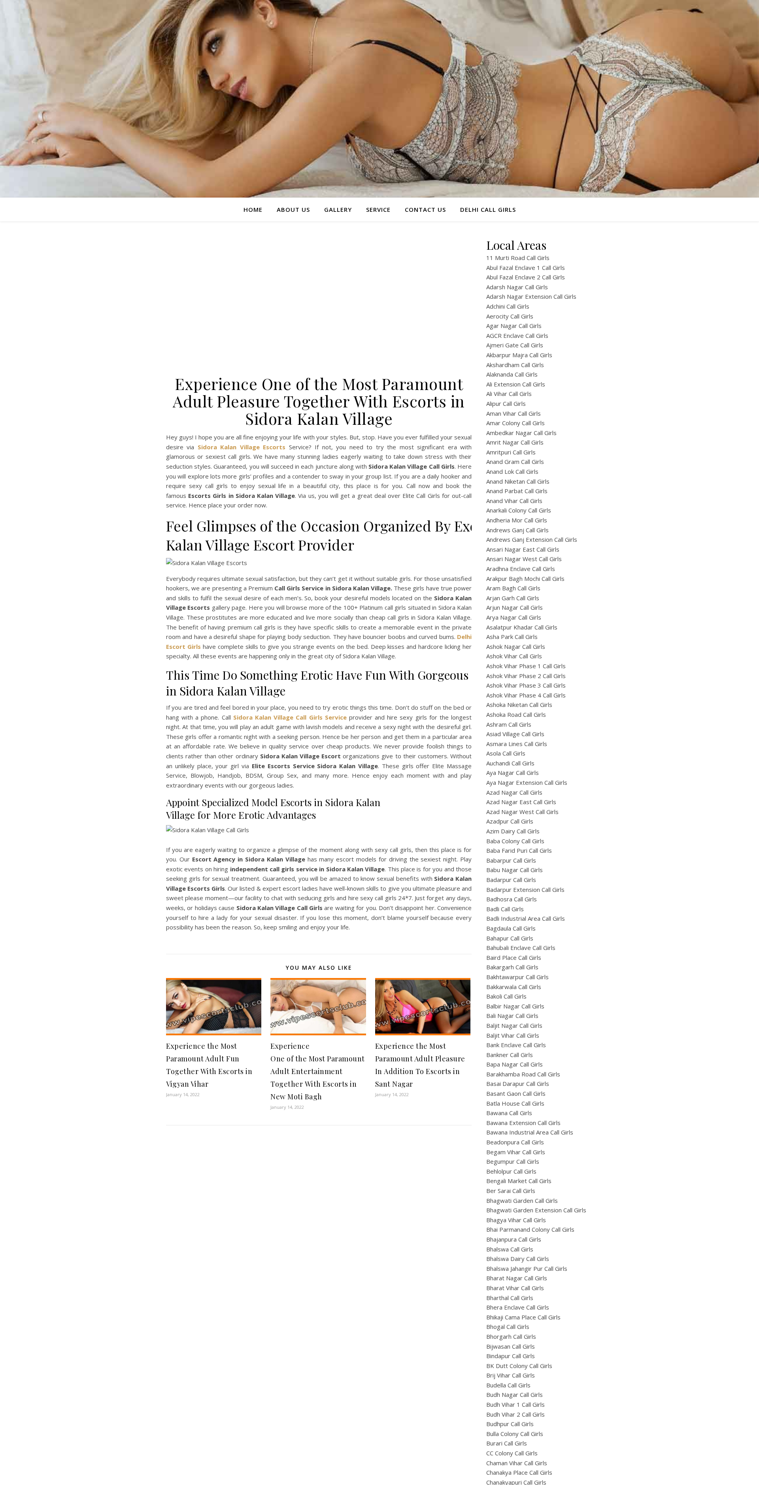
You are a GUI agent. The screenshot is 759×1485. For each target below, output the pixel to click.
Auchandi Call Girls (510, 763)
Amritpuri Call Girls (511, 452)
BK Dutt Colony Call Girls (519, 1366)
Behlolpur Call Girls (511, 1171)
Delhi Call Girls (488, 209)
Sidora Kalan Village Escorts (241, 447)
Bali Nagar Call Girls (512, 1016)
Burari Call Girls (506, 1443)
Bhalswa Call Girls (509, 1249)
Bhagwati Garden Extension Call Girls (536, 1210)
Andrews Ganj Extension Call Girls (531, 539)
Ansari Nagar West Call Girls (524, 559)
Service (378, 209)
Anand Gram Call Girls (515, 461)
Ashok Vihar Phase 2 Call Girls (526, 676)
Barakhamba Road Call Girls (523, 1074)
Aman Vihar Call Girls (513, 413)
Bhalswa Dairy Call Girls (517, 1259)
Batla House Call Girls (515, 1103)
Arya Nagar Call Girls (513, 617)
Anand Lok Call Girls (512, 471)
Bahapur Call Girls (509, 938)
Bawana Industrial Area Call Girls (529, 1132)
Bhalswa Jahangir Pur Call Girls (526, 1268)
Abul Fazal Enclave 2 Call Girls (525, 277)
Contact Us (425, 209)
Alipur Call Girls (506, 403)
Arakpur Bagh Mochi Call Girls (525, 578)
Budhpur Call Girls (510, 1424)
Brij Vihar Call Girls (510, 1375)
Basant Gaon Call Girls (516, 1093)
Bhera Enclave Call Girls (517, 1307)
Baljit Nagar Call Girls (514, 1025)
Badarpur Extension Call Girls (525, 889)
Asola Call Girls (505, 753)
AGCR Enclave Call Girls (517, 335)
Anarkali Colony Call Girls (518, 510)
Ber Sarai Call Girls (510, 1191)
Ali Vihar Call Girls (509, 394)
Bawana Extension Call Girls (523, 1123)
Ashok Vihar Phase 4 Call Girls (526, 695)
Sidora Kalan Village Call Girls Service (290, 717)
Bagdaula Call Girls (511, 928)
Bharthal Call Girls (509, 1298)
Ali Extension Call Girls (515, 384)
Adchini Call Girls (507, 306)
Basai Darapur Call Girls (517, 1083)
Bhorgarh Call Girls (511, 1336)
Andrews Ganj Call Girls (517, 530)
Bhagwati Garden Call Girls (522, 1200)
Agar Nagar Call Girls (514, 326)
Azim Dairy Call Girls (513, 831)
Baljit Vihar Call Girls (512, 1035)
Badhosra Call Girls (511, 899)
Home (253, 209)
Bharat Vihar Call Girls (515, 1288)
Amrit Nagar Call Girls (515, 442)
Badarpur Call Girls (511, 880)
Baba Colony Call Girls (515, 841)
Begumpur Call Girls (512, 1161)
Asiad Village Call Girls (515, 734)
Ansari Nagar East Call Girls (522, 549)
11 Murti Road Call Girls (517, 258)
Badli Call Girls (505, 909)
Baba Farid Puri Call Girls (519, 850)
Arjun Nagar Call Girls (514, 607)
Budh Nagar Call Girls (514, 1394)
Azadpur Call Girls (509, 821)
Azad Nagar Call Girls (514, 792)
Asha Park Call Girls (512, 637)
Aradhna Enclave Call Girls (520, 569)
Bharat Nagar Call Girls (516, 1278)
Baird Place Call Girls (513, 957)
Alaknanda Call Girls (512, 374)
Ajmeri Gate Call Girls (514, 345)
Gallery (338, 209)
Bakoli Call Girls (506, 996)
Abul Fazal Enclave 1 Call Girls (525, 267)
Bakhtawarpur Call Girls (517, 977)
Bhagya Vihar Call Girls (516, 1220)
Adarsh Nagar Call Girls (517, 287)
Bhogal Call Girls (507, 1326)
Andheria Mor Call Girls (516, 520)
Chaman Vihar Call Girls (516, 1463)
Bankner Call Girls (509, 1055)
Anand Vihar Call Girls (514, 501)
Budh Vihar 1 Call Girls (515, 1404)
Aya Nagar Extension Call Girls (526, 782)
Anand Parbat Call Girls (517, 491)
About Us (293, 209)
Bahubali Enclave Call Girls (520, 948)
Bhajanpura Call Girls (513, 1239)
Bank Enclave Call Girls (516, 1045)
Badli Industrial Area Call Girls (525, 918)
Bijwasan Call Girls (510, 1346)
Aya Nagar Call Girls (512, 772)
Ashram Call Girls (508, 724)
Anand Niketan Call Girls (517, 481)
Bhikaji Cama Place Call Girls (523, 1317)
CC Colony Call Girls (512, 1453)
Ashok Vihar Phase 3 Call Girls (526, 685)
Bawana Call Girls (509, 1113)
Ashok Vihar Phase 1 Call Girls (526, 666)
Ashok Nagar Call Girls (515, 646)
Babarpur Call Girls (511, 860)
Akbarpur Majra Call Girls (519, 355)
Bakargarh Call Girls (512, 967)
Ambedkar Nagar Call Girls (521, 433)
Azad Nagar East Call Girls (521, 802)
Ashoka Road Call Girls (516, 714)
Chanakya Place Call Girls (519, 1472)
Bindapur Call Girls (510, 1356)
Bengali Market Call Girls (518, 1181)
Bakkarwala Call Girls (513, 987)
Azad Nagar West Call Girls (522, 812)
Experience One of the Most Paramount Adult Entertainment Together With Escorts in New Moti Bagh (317, 1071)
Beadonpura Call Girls (515, 1142)
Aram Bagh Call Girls (513, 588)
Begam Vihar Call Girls (515, 1152)
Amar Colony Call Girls (515, 423)
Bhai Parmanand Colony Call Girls (530, 1229)
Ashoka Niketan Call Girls (519, 705)
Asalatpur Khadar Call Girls (521, 627)
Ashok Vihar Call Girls (514, 656)
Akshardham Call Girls (515, 365)
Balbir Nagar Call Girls (515, 1006)
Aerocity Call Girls (509, 316)
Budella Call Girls (508, 1385)
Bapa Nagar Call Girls (514, 1064)
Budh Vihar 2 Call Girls (515, 1414)
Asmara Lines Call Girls (516, 744)
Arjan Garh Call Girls (512, 598)
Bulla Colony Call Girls (514, 1434)
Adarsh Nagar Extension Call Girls (531, 296)
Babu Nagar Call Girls (514, 870)
